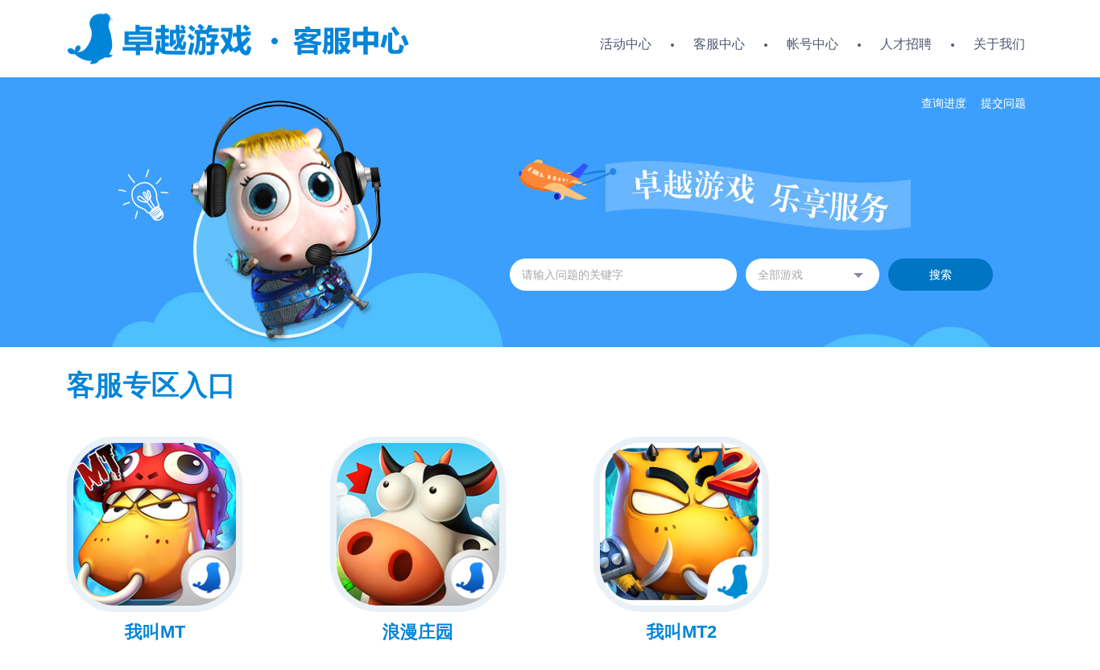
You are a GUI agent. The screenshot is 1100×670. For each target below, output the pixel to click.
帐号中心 (812, 44)
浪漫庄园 (418, 631)
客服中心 (719, 44)
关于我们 (999, 44)
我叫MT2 (682, 631)
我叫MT (155, 631)
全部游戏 (780, 274)
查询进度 (943, 103)
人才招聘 (906, 44)
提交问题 (1003, 103)
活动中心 (625, 44)
